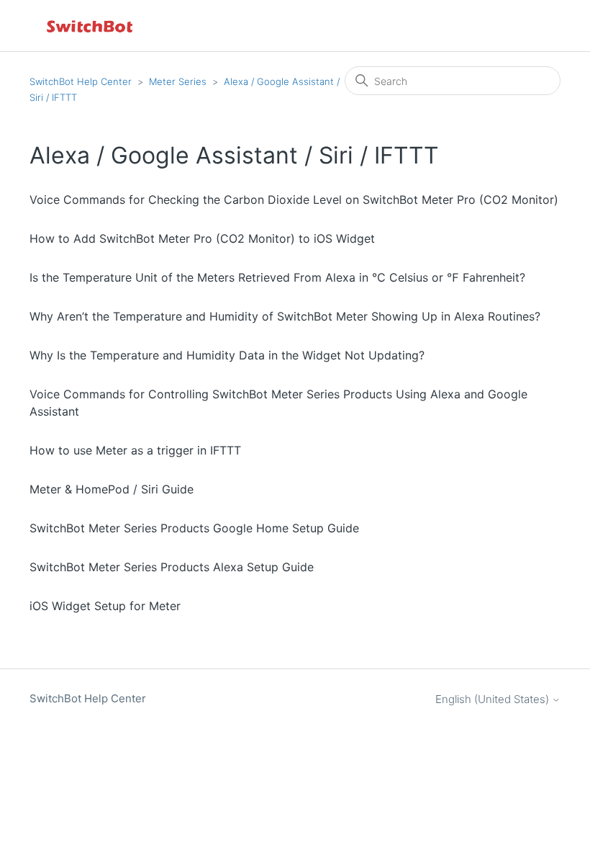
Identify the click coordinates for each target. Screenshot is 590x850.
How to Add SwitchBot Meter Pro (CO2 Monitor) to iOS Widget (202, 238)
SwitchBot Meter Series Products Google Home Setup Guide (194, 528)
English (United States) (493, 699)
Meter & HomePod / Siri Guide (112, 489)
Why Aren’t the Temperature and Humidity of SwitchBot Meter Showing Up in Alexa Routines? (285, 316)
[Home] (91, 25)
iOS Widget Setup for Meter (105, 606)
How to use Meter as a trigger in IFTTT (135, 450)
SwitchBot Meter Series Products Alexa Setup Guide (172, 567)
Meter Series (177, 81)
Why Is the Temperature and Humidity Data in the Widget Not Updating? (227, 355)
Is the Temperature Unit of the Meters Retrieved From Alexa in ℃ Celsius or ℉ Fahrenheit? (277, 277)
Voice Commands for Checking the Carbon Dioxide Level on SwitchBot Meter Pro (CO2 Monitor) (294, 199)
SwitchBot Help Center (81, 81)
